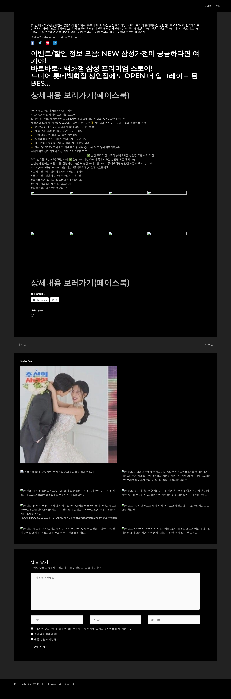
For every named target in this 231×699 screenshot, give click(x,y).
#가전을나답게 (75, 179)
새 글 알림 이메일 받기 (46, 639)
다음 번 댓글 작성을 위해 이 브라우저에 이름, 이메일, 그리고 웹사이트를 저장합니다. (83, 628)
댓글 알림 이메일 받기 (46, 634)
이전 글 (20, 344)
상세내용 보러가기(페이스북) (80, 95)
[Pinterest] (47, 42)
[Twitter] (40, 42)
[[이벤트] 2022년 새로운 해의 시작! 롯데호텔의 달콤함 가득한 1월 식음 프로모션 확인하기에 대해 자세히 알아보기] (166, 507)
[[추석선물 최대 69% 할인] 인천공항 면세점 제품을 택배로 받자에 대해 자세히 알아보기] (57, 471)
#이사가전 (75, 175)
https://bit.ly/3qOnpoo (45, 167)
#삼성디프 (66, 167)
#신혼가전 (50, 175)
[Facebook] (32, 42)
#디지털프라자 (62, 183)
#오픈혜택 (102, 167)
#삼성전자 (62, 187)
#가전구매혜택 (75, 171)
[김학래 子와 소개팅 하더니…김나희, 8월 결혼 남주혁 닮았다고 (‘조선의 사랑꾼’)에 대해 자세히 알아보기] (68, 414)
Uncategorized (53, 37)
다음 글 (211, 344)
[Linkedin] (55, 42)
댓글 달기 (36, 37)
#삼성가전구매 (39, 171)
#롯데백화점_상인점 (84, 167)
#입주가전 (62, 175)
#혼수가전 (37, 175)
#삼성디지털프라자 (42, 183)
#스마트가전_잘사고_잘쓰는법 (48, 179)
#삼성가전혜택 (57, 171)
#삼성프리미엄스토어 (43, 187)
